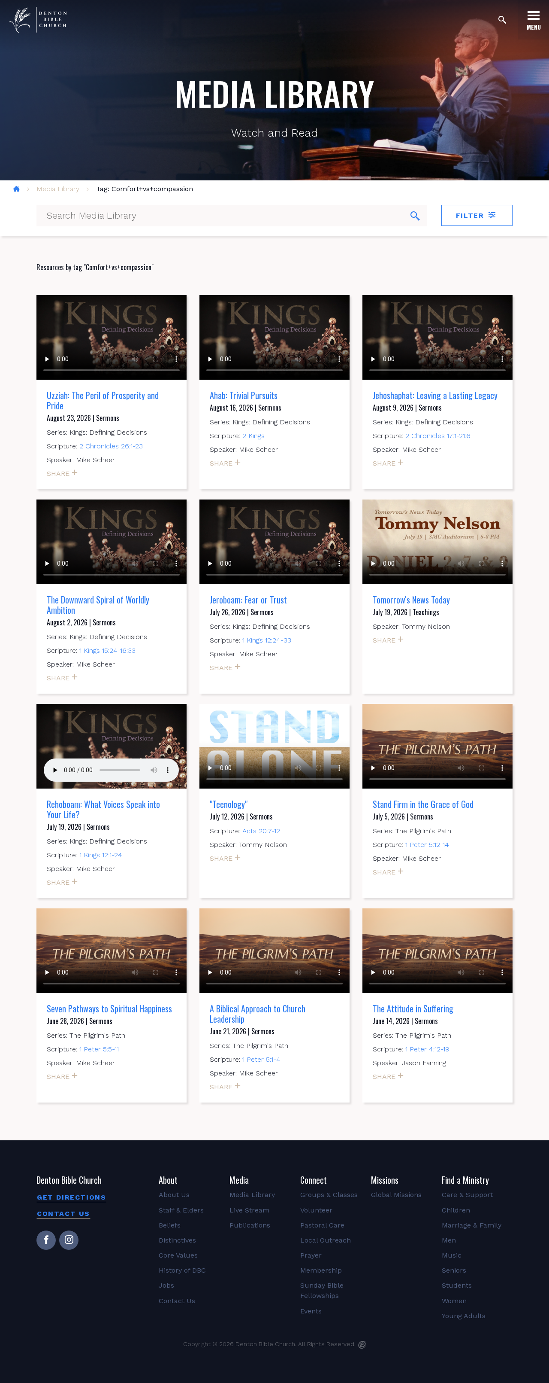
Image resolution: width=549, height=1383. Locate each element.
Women (454, 1301)
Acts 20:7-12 (261, 831)
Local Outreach (325, 1240)
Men (449, 1240)
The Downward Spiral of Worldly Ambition (98, 604)
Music (452, 1255)
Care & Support (467, 1195)
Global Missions (396, 1195)
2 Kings (253, 436)
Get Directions (71, 1197)
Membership (321, 1270)
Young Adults (464, 1316)
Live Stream (249, 1210)
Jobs (166, 1285)
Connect (313, 1180)
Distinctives (177, 1240)
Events (311, 1311)
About (168, 1180)
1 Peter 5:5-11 (99, 1049)
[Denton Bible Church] (38, 20)
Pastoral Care (322, 1225)
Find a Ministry (465, 1180)
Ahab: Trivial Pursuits (244, 395)
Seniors (454, 1270)
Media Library (57, 189)
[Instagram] (68, 1240)
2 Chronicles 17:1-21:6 (438, 436)
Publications (249, 1225)
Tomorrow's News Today (411, 599)
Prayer (311, 1255)
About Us (174, 1195)
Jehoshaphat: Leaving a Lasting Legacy (435, 395)
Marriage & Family (471, 1225)
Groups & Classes (329, 1195)
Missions (384, 1180)
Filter (471, 215)
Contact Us (63, 1213)
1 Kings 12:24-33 (266, 640)
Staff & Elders (181, 1210)
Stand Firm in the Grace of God (423, 804)
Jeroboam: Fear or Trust (248, 599)
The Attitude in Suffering (413, 1008)
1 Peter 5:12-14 (427, 845)
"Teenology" (228, 804)
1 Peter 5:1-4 (261, 1059)
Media (239, 1180)
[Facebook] (46, 1240)
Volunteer (316, 1210)
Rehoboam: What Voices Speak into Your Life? (103, 809)
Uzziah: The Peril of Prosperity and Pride (103, 400)
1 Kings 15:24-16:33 (107, 650)
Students (457, 1285)
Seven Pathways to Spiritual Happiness (109, 1008)
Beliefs (170, 1225)
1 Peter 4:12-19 (427, 1049)
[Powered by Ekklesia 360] (362, 1345)
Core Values (178, 1255)
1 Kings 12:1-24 (100, 855)
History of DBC (182, 1270)
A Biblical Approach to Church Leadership (257, 1013)
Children (456, 1210)
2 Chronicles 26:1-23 (111, 446)
